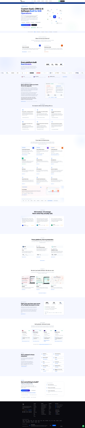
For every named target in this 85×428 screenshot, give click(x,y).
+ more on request (56, 200)
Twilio (28, 200)
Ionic (49, 420)
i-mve (49, 97)
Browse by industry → (24, 366)
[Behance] (27, 412)
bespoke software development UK (44, 344)
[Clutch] (31, 412)
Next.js (38, 420)
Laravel (54, 420)
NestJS (36, 420)
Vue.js (41, 420)
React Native (47, 420)
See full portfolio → (42, 260)
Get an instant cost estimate (31, 392)
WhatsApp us (34, 390)
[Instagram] (26, 412)
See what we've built (23, 101)
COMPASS (56, 97)
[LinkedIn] (23, 412)
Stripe (23, 200)
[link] (31, 48)
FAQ (34, 415)
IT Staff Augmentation (43, 414)
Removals (50, 414)
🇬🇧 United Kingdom (57, 411)
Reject (50, 425)
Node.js (50, 312)
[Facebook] (24, 412)
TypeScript (57, 420)
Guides (34, 414)
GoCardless (42, 200)
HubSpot (31, 200)
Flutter (60, 312)
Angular (45, 312)
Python (54, 312)
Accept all (54, 425)
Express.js (61, 420)
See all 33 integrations (50, 200)
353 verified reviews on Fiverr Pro (42, 229)
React (47, 312)
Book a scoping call (24, 51)
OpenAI (45, 200)
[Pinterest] (29, 412)
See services (29, 51)
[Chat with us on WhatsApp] (59, 1)
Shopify (34, 200)
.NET (51, 312)
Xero (25, 200)
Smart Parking (52, 97)
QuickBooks (38, 200)
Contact (34, 416)
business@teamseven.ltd (59, 406)
